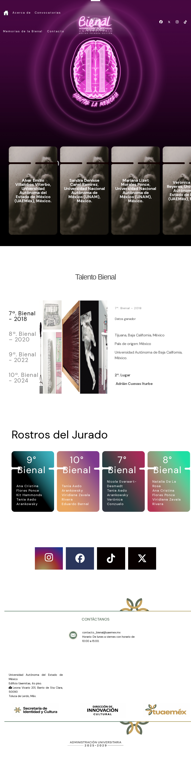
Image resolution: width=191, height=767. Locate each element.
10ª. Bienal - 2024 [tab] (24, 377)
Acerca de (21, 13)
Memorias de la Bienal (23, 31)
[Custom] (185, 22)
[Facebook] (161, 22)
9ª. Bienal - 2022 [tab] (22, 358)
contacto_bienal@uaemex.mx (101, 632)
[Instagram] (177, 22)
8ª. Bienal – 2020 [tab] (22, 337)
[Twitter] (169, 22)
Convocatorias (48, 13)
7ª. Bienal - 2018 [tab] (22, 317)
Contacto (55, 31)
